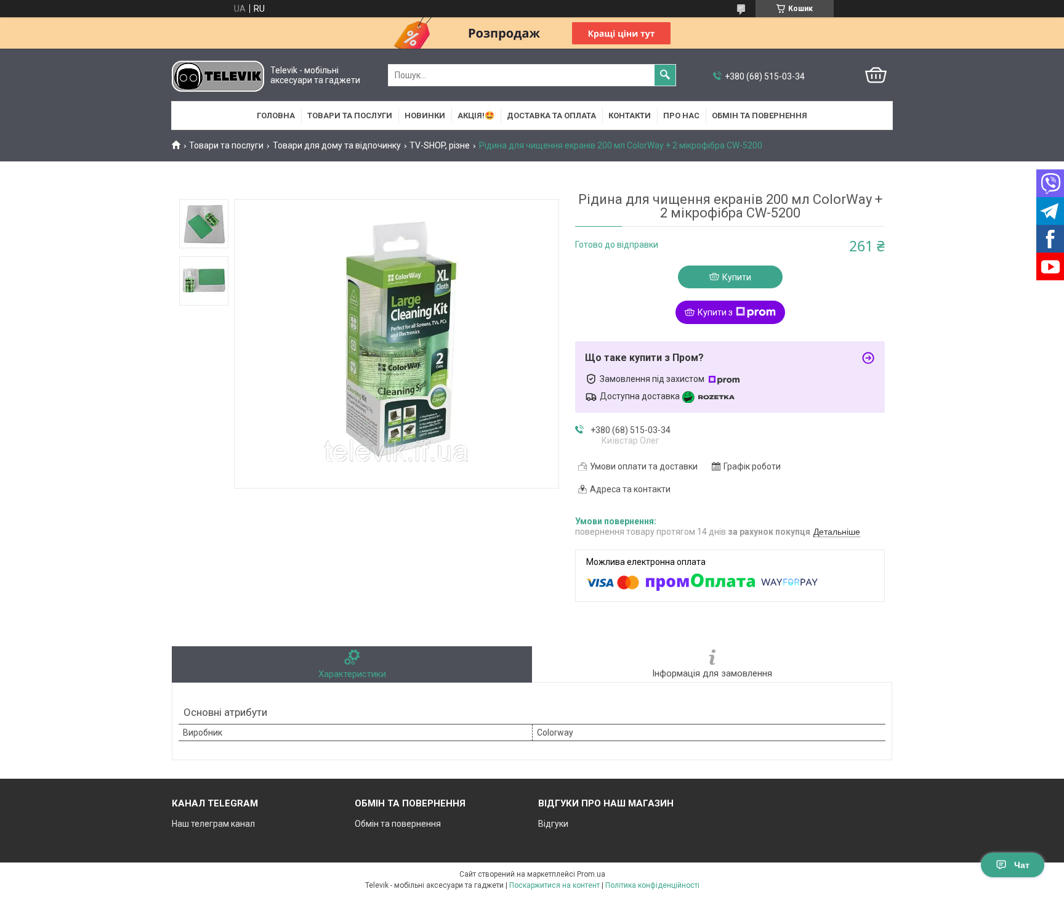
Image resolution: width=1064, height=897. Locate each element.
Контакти (629, 115)
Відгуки (553, 824)
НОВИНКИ (425, 115)
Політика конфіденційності (652, 885)
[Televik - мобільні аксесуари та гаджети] (218, 75)
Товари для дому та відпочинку (337, 145)
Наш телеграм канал (213, 824)
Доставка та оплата (551, 115)
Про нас (681, 115)
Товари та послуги (349, 115)
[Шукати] (665, 75)
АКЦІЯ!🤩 (475, 115)
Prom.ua (591, 874)
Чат (1022, 865)
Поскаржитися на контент (554, 885)
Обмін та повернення (759, 115)
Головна (276, 115)
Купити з (715, 312)
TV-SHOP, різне (439, 145)
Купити (736, 277)
